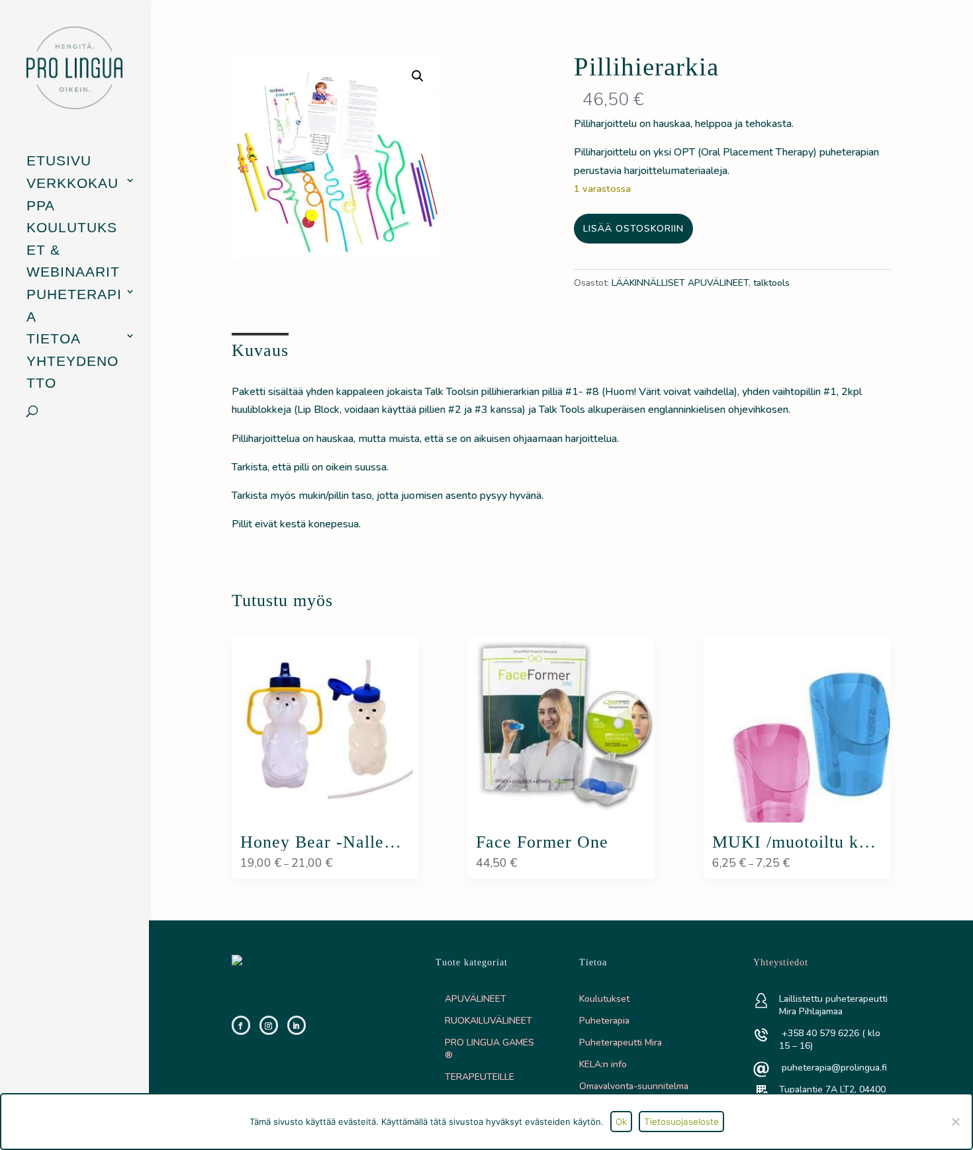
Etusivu (58, 160)
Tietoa (53, 338)
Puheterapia (74, 305)
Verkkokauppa (72, 194)
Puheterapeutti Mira (620, 1042)
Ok (621, 1121)
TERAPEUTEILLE (479, 1077)
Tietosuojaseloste (681, 1121)
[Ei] (955, 1121)
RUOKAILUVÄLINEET (488, 1020)
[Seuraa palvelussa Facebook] (241, 1025)
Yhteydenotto (72, 372)
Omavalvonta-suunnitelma (633, 1086)
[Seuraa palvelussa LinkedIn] (296, 1025)
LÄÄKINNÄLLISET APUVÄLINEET (680, 283)
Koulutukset (604, 999)
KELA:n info (603, 1064)
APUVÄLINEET (475, 999)
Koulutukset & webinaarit (73, 249)
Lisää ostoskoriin (633, 228)
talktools (771, 283)
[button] (418, 76)
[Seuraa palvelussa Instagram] (268, 1025)
